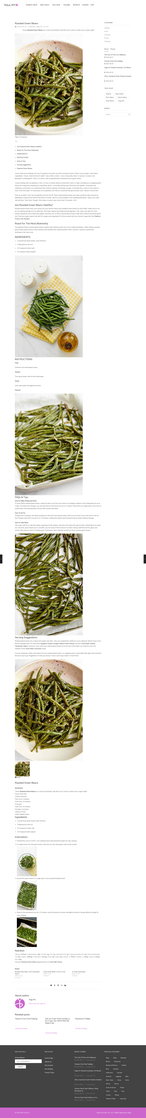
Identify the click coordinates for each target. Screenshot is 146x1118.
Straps (122, 1087)
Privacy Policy (49, 1072)
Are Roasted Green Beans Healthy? (29, 146)
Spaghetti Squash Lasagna (49, 643)
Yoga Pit (39, 27)
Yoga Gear (56, 5)
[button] (15, 788)
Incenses (108, 1076)
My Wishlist (49, 1069)
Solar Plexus (110, 101)
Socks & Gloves (111, 1087)
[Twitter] (51, 985)
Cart (92, 5)
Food (78, 13)
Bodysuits (117, 1061)
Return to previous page (123, 13)
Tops (115, 1091)
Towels (108, 1095)
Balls (115, 1058)
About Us (48, 1062)
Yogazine (66, 5)
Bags (107, 1058)
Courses (85, 5)
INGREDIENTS (22, 154)
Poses (106, 38)
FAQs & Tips (21, 161)
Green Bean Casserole (33, 649)
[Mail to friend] (61, 985)
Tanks (108, 1091)
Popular (112, 49)
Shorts (108, 1084)
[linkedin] (64, 985)
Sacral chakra (122, 97)
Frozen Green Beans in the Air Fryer (54, 972)
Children (107, 28)
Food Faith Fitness (55, 962)
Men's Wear (109, 1080)
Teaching (107, 41)
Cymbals (115, 1069)
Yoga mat (121, 101)
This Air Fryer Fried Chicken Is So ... (86, 1097)
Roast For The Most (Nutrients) (28, 150)
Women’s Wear (31, 5)
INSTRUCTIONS (22, 157)
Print (18, 777)
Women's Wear (111, 1099)
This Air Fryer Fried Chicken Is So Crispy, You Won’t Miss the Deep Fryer (57, 1021)
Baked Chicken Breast (67, 643)
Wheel (117, 1095)
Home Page (49, 1058)
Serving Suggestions (24, 165)
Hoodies (119, 1073)
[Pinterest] (58, 985)
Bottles (124, 1065)
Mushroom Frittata (82, 1019)
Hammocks (109, 1073)
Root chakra (110, 97)
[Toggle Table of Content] (16, 142)
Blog (73, 13)
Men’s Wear (44, 5)
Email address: (20, 1057)
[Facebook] (54, 985)
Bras (107, 1069)
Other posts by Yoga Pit (37, 1004)
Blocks (108, 1061)
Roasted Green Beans (24, 168)
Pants (119, 1080)
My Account (49, 1065)
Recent (106, 49)
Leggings (118, 1076)
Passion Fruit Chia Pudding (26, 1019)
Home (68, 13)
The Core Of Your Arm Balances (115, 55)
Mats (126, 1076)
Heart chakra (119, 94)
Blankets (123, 1058)
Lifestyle (107, 35)
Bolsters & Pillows (111, 1065)
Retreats (76, 5)
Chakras (108, 94)
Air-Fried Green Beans (79, 972)
